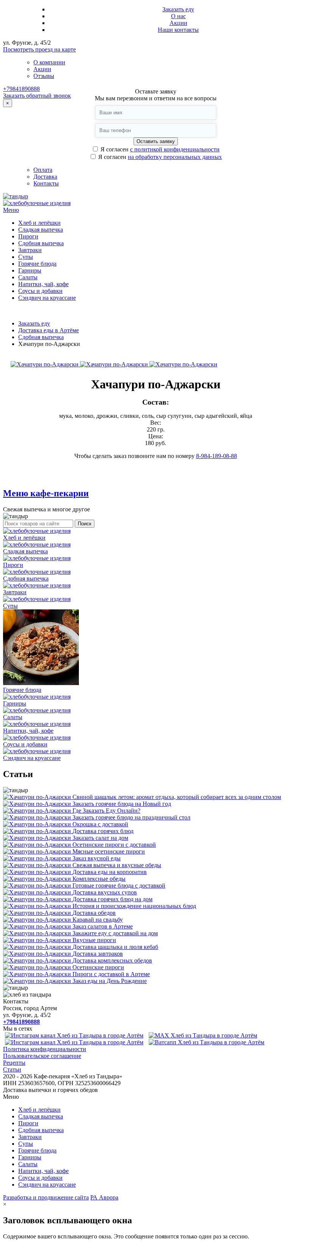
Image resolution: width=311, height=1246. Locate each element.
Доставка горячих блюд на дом (112, 899)
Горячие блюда (37, 263)
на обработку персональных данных (175, 157)
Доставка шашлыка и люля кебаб (115, 947)
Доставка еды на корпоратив (109, 872)
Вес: (155, 422)
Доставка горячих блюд (103, 831)
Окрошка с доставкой (100, 824)
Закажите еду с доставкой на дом (115, 933)
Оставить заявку (156, 141)
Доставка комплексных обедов (112, 960)
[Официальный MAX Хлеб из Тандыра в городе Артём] (203, 1035)
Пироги (28, 236)
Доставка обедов (94, 913)
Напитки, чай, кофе (43, 284)
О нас (178, 16)
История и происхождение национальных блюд (134, 906)
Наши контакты (178, 29)
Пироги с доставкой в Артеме (111, 974)
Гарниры (29, 270)
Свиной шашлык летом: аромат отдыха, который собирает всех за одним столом (176, 797)
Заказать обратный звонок (37, 95)
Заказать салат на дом (100, 838)
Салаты (28, 277)
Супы (25, 257)
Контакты (46, 183)
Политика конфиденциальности (44, 1049)
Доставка (45, 176)
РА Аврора (104, 1197)
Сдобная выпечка (41, 243)
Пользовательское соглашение (42, 1056)
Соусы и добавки (40, 291)
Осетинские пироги (98, 967)
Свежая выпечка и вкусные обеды (116, 865)
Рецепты (14, 1062)
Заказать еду (178, 9)
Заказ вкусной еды (96, 858)
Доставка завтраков (97, 953)
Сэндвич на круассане (47, 297)
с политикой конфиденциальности (175, 149)
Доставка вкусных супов (104, 892)
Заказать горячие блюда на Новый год (121, 804)
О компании (49, 62)
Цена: (155, 436)
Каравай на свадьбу (97, 919)
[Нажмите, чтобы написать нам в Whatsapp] (206, 1042)
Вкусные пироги (94, 940)
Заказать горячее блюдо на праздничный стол (131, 817)
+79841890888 (21, 89)
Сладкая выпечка (40, 229)
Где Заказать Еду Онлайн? (106, 810)
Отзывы (43, 76)
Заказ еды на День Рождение (109, 981)
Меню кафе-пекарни (46, 493)
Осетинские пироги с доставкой (114, 844)
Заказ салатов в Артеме (102, 926)
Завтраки (30, 250)
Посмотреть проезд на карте (39, 49)
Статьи (12, 1069)
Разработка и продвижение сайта (46, 1197)
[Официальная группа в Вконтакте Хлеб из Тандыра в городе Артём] (74, 1042)
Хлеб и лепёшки (39, 223)
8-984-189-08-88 (216, 456)
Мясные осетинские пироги (108, 851)
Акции (178, 23)
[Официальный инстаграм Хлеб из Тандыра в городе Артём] (74, 1035)
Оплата (42, 170)
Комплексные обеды (99, 878)
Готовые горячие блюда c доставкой (118, 885)
